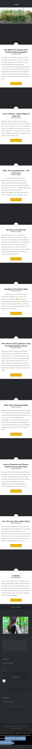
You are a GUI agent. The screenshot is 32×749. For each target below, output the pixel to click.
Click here (9, 747)
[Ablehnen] (13, 743)
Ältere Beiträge (16, 607)
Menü (17, 4)
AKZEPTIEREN (10, 738)
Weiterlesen (16, 83)
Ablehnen (21, 738)
